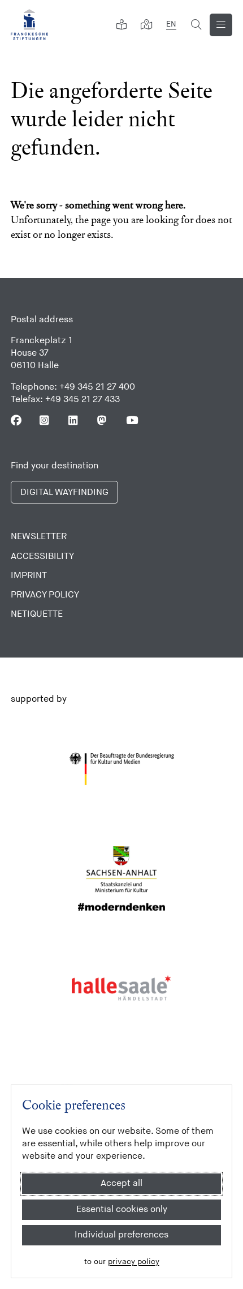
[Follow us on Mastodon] (102, 420)
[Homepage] (29, 24)
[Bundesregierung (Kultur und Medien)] (122, 769)
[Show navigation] (221, 25)
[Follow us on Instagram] (45, 420)
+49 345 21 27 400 (97, 387)
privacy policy (133, 1261)
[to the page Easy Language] (121, 25)
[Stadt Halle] (122, 988)
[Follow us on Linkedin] (73, 420)
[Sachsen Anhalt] (122, 878)
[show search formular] (196, 25)
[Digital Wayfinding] (146, 25)
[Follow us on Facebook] (16, 420)
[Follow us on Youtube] (131, 420)
